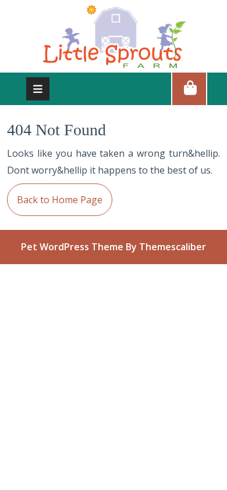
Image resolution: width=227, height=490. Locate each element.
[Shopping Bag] (189, 88)
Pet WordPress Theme (72, 246)
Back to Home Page (54, 194)
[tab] (37, 89)
